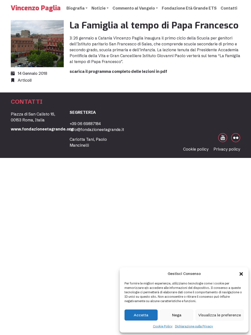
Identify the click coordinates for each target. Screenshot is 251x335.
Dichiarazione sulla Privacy (194, 326)
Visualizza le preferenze (219, 315)
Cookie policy (196, 149)
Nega (176, 315)
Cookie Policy (163, 326)
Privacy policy (226, 149)
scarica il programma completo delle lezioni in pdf (118, 71)
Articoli (25, 80)
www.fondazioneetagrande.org (42, 129)
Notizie (98, 8)
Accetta (141, 315)
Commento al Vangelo (134, 8)
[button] (241, 273)
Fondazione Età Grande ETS (189, 8)
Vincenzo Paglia (36, 8)
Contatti (229, 8)
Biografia (75, 8)
